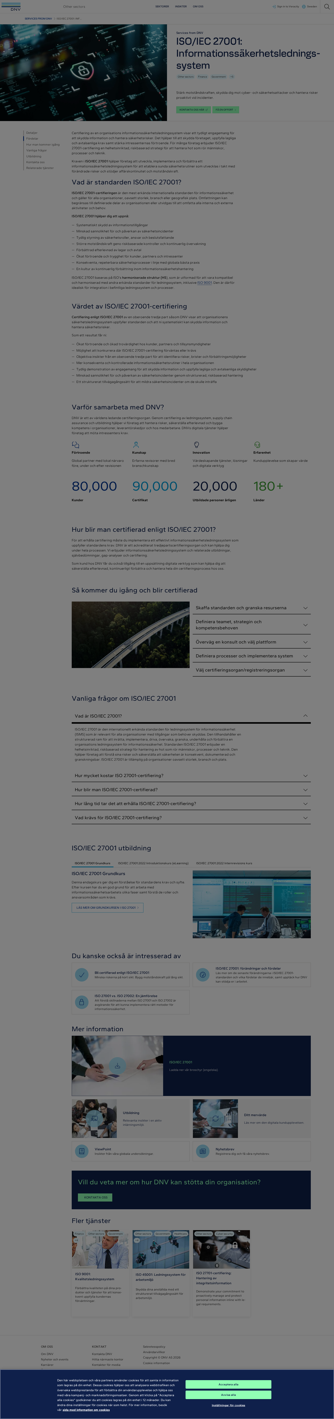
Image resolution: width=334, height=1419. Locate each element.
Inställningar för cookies (228, 1405)
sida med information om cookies (86, 1410)
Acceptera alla (228, 1384)
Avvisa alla (228, 1395)
